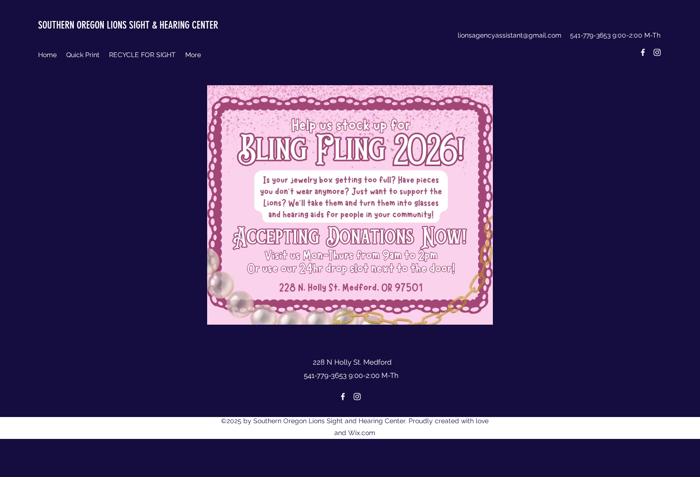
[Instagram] (657, 52)
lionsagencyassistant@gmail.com (509, 35)
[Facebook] (643, 52)
